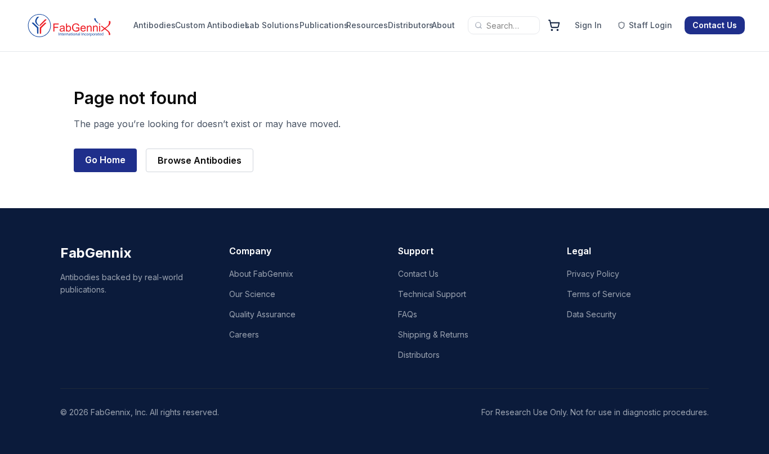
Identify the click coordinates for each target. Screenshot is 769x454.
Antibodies (151, 25)
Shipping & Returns (433, 334)
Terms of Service (599, 294)
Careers (244, 334)
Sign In (588, 25)
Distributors (407, 25)
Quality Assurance (262, 314)
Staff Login (650, 25)
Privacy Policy (593, 273)
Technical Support (432, 294)
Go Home (105, 159)
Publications (320, 25)
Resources (364, 25)
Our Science (252, 294)
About (443, 25)
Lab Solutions (272, 25)
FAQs (407, 314)
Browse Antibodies (200, 160)
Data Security (591, 314)
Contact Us (714, 25)
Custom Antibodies (212, 25)
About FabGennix (261, 273)
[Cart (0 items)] (554, 25)
